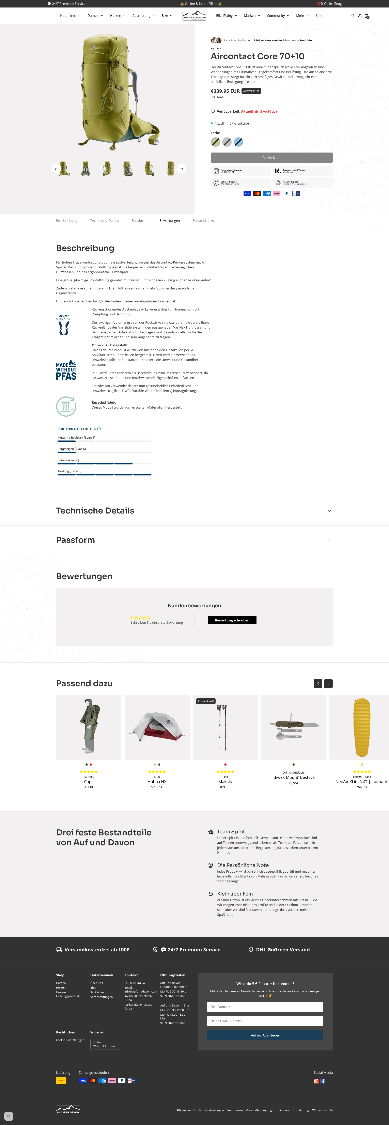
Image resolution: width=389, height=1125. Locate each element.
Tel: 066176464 (134, 983)
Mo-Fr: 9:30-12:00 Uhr (175, 1010)
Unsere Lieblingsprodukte (68, 994)
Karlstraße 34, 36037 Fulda (138, 1006)
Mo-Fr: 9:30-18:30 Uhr (175, 991)
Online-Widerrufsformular (104, 1044)
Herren (61, 987)
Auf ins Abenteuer (265, 1035)
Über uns (96, 983)
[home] (194, 16)
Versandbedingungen (260, 1110)
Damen (61, 983)
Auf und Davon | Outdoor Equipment (173, 985)
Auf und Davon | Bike (174, 1005)
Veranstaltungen (101, 997)
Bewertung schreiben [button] (232, 620)
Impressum (235, 1110)
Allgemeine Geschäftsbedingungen (200, 1110)
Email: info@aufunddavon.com (140, 989)
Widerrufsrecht (322, 1110)
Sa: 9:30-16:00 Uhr (172, 996)
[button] (70, 15)
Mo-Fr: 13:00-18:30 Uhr (172, 1016)
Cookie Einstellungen (70, 1040)
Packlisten (97, 992)
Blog (93, 987)
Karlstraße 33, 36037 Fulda (138, 998)
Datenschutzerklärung (294, 1110)
